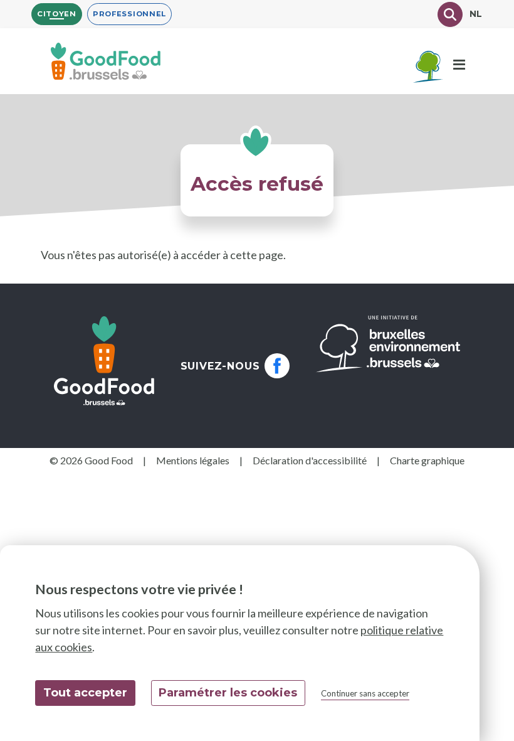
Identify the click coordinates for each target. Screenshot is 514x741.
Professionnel (129, 13)
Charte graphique (427, 460)
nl (476, 13)
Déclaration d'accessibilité (310, 460)
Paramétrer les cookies (228, 693)
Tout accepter (85, 693)
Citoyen (56, 13)
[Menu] (459, 65)
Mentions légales (192, 460)
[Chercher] (450, 14)
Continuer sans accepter (365, 693)
